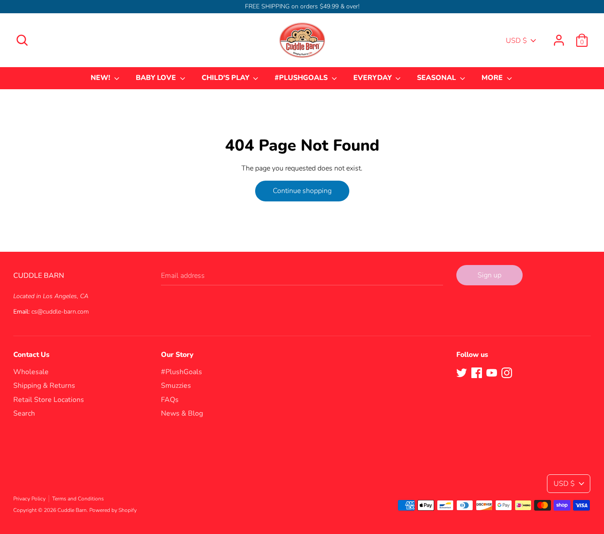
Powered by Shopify (113, 510)
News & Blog (182, 413)
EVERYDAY (373, 78)
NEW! (101, 78)
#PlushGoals (181, 372)
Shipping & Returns (44, 385)
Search (24, 413)
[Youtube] (491, 372)
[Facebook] (476, 372)
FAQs (170, 400)
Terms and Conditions (78, 498)
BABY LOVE (157, 78)
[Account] (559, 37)
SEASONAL (437, 78)
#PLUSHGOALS (302, 78)
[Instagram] (506, 372)
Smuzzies (176, 385)
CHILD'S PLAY (226, 78)
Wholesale (31, 372)
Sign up (489, 275)
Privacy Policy (29, 498)
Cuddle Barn (72, 510)
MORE (493, 78)
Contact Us (31, 355)
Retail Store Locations (48, 400)
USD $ (516, 40)
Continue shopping (302, 191)
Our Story (177, 355)
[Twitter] (461, 372)
